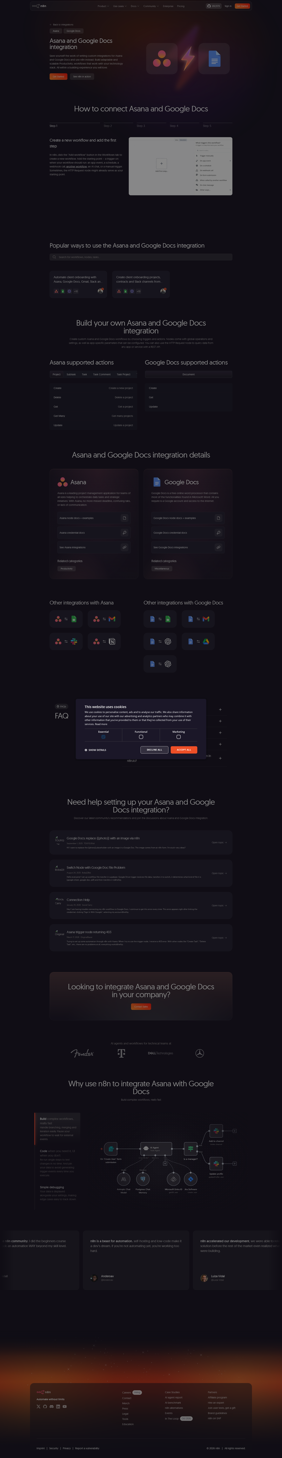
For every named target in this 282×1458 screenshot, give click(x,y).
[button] (95, 750)
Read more (101, 724)
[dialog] (141, 729)
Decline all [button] (154, 749)
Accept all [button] (184, 749)
